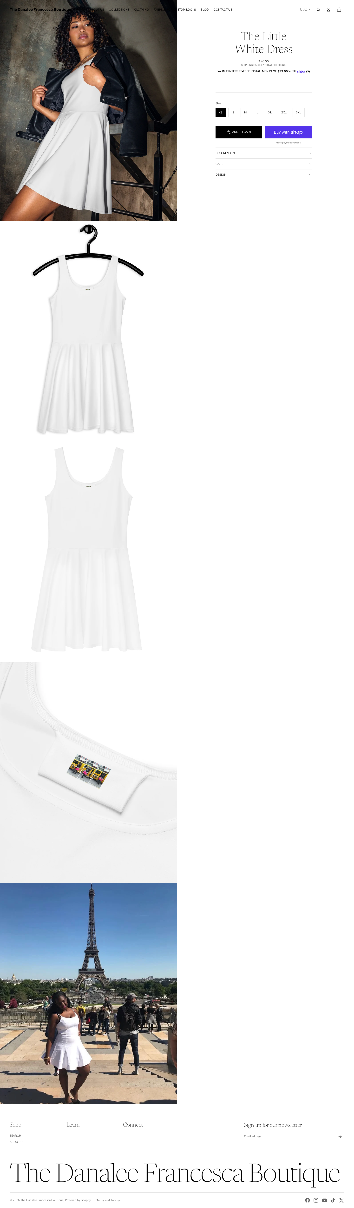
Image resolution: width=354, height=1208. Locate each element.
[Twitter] (341, 1200)
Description (225, 153)
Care (219, 164)
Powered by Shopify (78, 1200)
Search (15, 1136)
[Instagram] (316, 1200)
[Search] (318, 9)
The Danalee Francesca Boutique (42, 1200)
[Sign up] (340, 1137)
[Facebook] (307, 1200)
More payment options (288, 142)
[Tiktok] (333, 1200)
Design (221, 175)
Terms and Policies (108, 1200)
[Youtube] (325, 1200)
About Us (17, 1142)
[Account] (328, 9)
